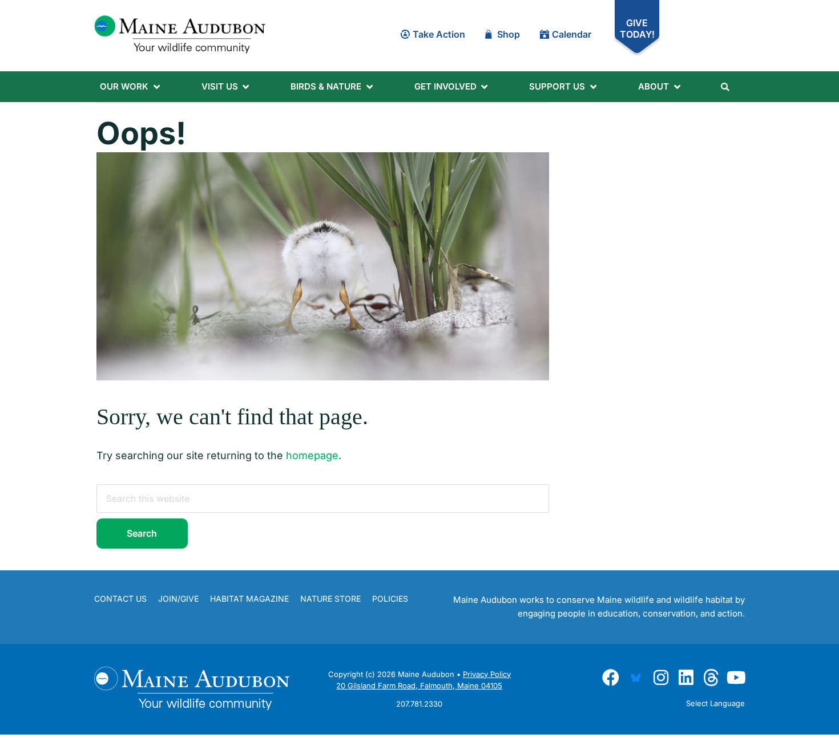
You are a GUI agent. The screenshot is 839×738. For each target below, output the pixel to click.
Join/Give (178, 598)
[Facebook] (610, 675)
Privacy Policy (487, 681)
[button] (130, 86)
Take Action (439, 34)
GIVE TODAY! (637, 28)
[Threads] (711, 675)
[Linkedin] (686, 675)
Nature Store (330, 598)
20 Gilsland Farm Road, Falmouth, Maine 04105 (419, 692)
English (679, 715)
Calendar (571, 34)
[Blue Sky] (635, 675)
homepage (312, 455)
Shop (508, 34)
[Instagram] (660, 675)
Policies (390, 598)
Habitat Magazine (249, 598)
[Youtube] (736, 675)
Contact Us (120, 598)
